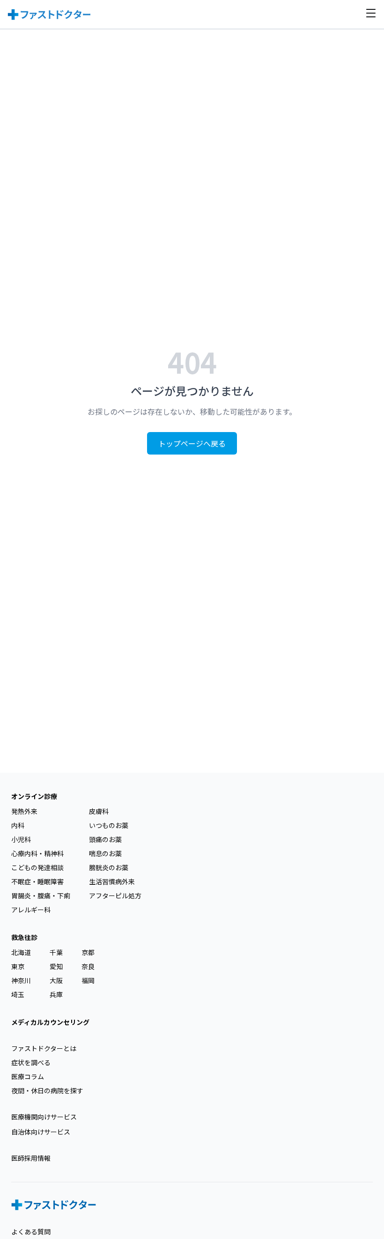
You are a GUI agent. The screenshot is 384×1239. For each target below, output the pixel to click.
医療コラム (27, 1076)
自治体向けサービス (40, 1131)
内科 (17, 825)
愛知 (56, 966)
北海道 (21, 952)
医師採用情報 (31, 1158)
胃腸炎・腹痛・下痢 (40, 895)
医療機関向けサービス (44, 1116)
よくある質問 (31, 1231)
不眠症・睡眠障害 (37, 881)
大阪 (56, 980)
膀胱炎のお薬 (108, 867)
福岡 (88, 980)
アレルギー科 (31, 909)
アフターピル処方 (115, 895)
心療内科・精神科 (37, 853)
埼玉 (17, 994)
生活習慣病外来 (112, 881)
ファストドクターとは (43, 1048)
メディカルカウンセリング (50, 1022)
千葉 (56, 952)
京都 (88, 952)
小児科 (21, 839)
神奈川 (21, 980)
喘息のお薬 (105, 853)
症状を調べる (31, 1062)
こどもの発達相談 (37, 867)
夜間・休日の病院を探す (47, 1090)
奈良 (88, 966)
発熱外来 (24, 811)
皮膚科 (99, 811)
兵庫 (56, 994)
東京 (17, 966)
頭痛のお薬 (105, 839)
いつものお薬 (108, 825)
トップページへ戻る (192, 443)
